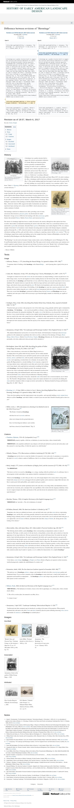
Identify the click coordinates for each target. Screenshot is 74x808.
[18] (56, 605)
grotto (13, 226)
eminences (18, 612)
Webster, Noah (11, 586)
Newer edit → (53, 38)
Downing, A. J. (11, 390)
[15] (62, 527)
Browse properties (61, 790)
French (27, 218)
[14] (49, 509)
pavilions (42, 218)
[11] (55, 452)
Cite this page (51, 790)
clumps (46, 518)
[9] (20, 408)
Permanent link (30, 790)
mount (22, 518)
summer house (64, 395)
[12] (68, 465)
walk (63, 287)
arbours (14, 358)
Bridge (42, 264)
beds (23, 358)
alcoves (66, 610)
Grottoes (48, 291)
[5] (15, 304)
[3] (61, 261)
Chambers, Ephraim (12, 437)
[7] (34, 348)
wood (38, 289)
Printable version (19, 790)
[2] (64, 231)
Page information (40, 790)
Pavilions (30, 337)
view (40, 312)
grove (32, 285)
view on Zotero (16, 723)
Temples (36, 337)
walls (38, 376)
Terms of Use (6, 800)
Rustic (63, 335)
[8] (41, 392)
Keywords (40, 784)
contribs (24, 34)
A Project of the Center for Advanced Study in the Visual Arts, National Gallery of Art (37, 5)
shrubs (51, 518)
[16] (59, 569)
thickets (54, 289)
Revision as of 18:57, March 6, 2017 (49, 32)
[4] (65, 273)
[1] (14, 187)
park (55, 472)
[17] (53, 585)
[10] (38, 436)
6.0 (7, 741)
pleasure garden (24, 213)
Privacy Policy (13, 800)
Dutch (30, 218)
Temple (15, 123)
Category (33, 784)
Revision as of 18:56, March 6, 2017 (16, 32)
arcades (9, 360)
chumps (15, 480)
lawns (9, 358)
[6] (67, 329)
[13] (55, 498)
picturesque (42, 216)
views (62, 610)
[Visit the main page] (2, 23)
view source (30, 32)
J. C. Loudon (54, 208)
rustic (57, 232)
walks (65, 518)
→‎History (20, 36)
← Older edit (20, 38)
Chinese (18, 218)
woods (28, 276)
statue (19, 374)
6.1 (8, 741)
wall (18, 228)
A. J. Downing (15, 185)
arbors (34, 610)
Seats (28, 610)
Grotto (11, 123)
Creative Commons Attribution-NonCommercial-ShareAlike (21, 795)
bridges (20, 560)
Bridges (9, 337)
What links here (9, 790)
